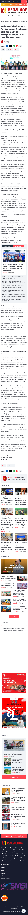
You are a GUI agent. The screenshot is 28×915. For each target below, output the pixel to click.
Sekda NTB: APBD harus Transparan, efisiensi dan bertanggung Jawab (20, 601)
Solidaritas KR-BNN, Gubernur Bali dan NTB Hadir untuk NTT (14, 291)
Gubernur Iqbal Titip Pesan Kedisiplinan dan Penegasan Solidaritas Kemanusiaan (8, 577)
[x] (10, 46)
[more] (20, 46)
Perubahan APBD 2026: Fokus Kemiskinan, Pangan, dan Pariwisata (20, 608)
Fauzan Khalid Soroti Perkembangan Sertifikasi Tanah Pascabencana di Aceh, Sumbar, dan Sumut (7, 546)
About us (5, 906)
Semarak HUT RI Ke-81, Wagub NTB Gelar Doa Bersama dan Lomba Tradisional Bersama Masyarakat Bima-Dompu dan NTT (7, 584)
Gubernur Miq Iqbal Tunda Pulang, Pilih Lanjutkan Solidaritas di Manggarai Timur (14, 282)
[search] (9, 15)
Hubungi (10, 4)
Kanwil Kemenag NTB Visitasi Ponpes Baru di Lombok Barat (13, 753)
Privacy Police (14, 908)
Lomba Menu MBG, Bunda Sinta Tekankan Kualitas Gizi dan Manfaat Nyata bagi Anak (13, 267)
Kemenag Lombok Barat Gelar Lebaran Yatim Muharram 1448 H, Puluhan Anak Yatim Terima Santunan (18, 760)
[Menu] (16, 15)
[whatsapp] (14, 46)
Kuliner (12, 802)
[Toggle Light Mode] (12, 15)
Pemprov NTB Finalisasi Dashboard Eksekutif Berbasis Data (13, 568)
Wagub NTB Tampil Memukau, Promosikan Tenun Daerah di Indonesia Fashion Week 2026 (21, 500)
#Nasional (11, 465)
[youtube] (22, 836)
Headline (8, 1)
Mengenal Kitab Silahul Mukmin (18, 824)
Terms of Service (18, 4)
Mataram (18, 246)
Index (14, 616)
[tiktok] (15, 836)
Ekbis (13, 772)
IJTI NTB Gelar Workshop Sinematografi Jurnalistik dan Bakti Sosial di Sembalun (13, 295)
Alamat (2, 870)
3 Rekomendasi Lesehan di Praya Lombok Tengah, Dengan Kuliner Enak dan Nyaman (18, 799)
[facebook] (7, 46)
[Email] (17, 46)
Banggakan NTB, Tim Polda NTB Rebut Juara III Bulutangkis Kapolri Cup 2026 (7, 499)
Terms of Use (20, 906)
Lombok (2, 580)
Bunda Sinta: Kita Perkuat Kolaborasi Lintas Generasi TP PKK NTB (12, 277)
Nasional (7, 21)
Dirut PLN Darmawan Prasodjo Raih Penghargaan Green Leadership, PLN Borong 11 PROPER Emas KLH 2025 (21, 521)
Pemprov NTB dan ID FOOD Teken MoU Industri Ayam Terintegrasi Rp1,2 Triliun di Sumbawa (21, 545)
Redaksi (4, 4)
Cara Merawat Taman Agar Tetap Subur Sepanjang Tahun (18, 769)
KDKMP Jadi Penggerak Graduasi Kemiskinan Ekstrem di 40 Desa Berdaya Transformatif (19, 592)
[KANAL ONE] (14, 10)
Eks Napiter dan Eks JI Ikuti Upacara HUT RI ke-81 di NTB (14, 300)
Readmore (13, 777)
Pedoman (3, 876)
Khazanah (6, 756)
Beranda (2, 21)
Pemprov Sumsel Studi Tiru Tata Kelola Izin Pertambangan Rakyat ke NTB (13, 286)
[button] (11, 56)
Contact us (12, 906)
